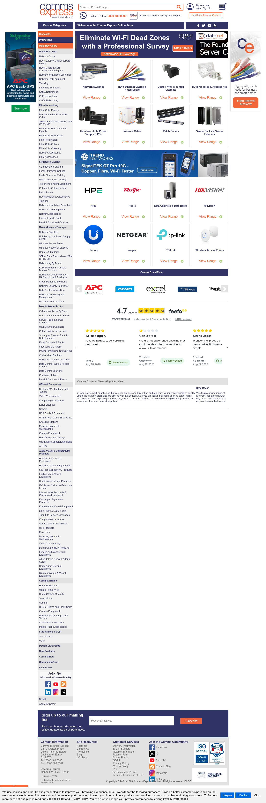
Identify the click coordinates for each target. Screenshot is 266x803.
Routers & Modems (49, 252)
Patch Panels (46, 192)
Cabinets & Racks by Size (52, 331)
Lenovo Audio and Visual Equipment (52, 553)
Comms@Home (48, 580)
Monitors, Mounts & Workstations (49, 427)
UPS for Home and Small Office (55, 417)
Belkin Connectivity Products (54, 547)
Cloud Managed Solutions (53, 281)
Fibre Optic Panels (49, 110)
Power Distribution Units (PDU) (55, 351)
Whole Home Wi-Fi (49, 590)
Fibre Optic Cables (49, 144)
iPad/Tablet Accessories (51, 622)
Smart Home (45, 598)
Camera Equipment (49, 433)
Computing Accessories (51, 400)
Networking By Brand (50, 263)
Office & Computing (50, 384)
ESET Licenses (47, 404)
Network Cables (48, 51)
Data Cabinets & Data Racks (54, 315)
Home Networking (48, 585)
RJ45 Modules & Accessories (54, 196)
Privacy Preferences (175, 798)
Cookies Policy (55, 798)
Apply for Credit (47, 704)
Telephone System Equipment (55, 184)
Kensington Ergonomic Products (51, 501)
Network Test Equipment (52, 79)
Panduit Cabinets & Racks (53, 379)
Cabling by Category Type (53, 188)
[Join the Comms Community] (55, 675)
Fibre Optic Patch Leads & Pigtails (53, 130)
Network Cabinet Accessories (54, 359)
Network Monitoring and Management (51, 296)
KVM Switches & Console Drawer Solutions (52, 269)
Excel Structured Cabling (52, 171)
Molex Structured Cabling (52, 179)
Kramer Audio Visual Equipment (56, 506)
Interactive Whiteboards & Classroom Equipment (52, 494)
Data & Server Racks (51, 306)
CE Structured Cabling (51, 166)
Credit (42, 699)
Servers (43, 409)
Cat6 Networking (48, 96)
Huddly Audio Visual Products (54, 481)
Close (257, 795)
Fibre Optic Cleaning (50, 148)
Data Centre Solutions (51, 371)
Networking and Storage (52, 227)
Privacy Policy (79, 798)
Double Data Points (49, 645)
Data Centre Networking (52, 290)
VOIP (42, 641)
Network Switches (48, 232)
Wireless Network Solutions (53, 247)
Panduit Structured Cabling (53, 222)
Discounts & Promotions (51, 301)
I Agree (227, 795)
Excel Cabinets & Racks (51, 342)
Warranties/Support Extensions (55, 441)
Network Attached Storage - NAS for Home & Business (53, 276)
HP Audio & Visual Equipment (54, 465)
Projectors (44, 532)
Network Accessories (50, 152)
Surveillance (45, 636)
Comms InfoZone (48, 662)
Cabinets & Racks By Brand (53, 311)
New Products (47, 651)
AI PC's (43, 446)
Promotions (45, 40)
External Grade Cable (50, 218)
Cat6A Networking (48, 92)
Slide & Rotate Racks (50, 346)
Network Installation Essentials (55, 74)
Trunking (43, 83)
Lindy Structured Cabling (52, 175)
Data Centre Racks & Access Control (54, 365)
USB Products (46, 528)
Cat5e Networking (48, 100)
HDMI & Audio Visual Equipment (50, 460)
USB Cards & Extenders (51, 413)
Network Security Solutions (53, 286)
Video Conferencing (49, 396)
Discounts (44, 34)
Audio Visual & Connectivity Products (54, 452)
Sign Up (207, 8)
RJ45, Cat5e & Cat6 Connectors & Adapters (51, 69)
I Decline (243, 795)
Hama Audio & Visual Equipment (50, 567)
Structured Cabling (49, 162)
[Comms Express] (57, 17)
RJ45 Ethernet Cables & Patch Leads (55, 62)
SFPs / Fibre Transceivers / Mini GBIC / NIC (55, 123)
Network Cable (47, 56)
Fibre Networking (48, 105)
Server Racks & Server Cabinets (51, 321)
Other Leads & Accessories (53, 523)
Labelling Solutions (49, 87)
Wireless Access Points (51, 243)
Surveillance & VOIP (50, 631)
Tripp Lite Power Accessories (54, 515)
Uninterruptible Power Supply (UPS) (54, 238)
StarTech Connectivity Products (55, 470)
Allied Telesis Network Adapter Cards (55, 560)
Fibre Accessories (48, 157)
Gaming (43, 602)
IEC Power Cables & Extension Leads (55, 487)
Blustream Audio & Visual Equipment (52, 574)
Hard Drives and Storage (52, 437)
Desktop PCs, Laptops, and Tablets (53, 390)
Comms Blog (46, 656)
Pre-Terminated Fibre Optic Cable (53, 116)
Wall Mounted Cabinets (51, 327)
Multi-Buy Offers (48, 45)
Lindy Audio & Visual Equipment (50, 475)
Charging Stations (48, 375)
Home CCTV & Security (51, 594)
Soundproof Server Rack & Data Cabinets (53, 337)
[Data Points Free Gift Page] (156, 18)
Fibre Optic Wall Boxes (51, 135)
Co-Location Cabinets (50, 355)
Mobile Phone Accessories (53, 627)
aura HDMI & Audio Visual (53, 510)
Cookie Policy (121, 766)
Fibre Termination (48, 140)
